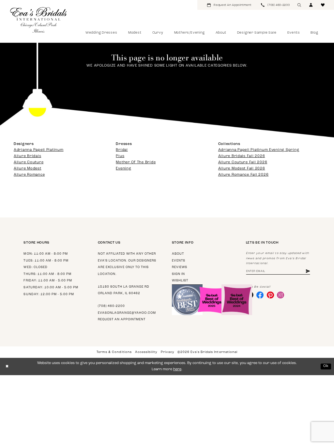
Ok (326, 366)
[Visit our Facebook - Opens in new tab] (260, 295)
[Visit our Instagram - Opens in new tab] (280, 295)
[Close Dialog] (7, 366)
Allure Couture (28, 162)
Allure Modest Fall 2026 (241, 168)
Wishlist (180, 280)
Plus (120, 156)
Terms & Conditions (114, 352)
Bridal (122, 150)
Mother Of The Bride (136, 162)
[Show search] (299, 5)
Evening (123, 168)
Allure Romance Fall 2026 (243, 175)
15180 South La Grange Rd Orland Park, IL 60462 (123, 290)
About (178, 253)
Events (178, 260)
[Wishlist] (323, 5)
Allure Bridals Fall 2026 (241, 156)
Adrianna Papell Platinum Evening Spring (258, 150)
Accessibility (146, 352)
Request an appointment (121, 319)
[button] (311, 5)
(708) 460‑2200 (111, 306)
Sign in (178, 274)
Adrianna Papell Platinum (39, 150)
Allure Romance (29, 175)
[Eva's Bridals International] (38, 20)
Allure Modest (27, 168)
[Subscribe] (308, 271)
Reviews (179, 267)
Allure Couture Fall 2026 (242, 162)
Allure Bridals (27, 156)
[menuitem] (229, 5)
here (177, 369)
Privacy (167, 352)
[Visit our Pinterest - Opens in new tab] (270, 295)
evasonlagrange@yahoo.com (127, 312)
